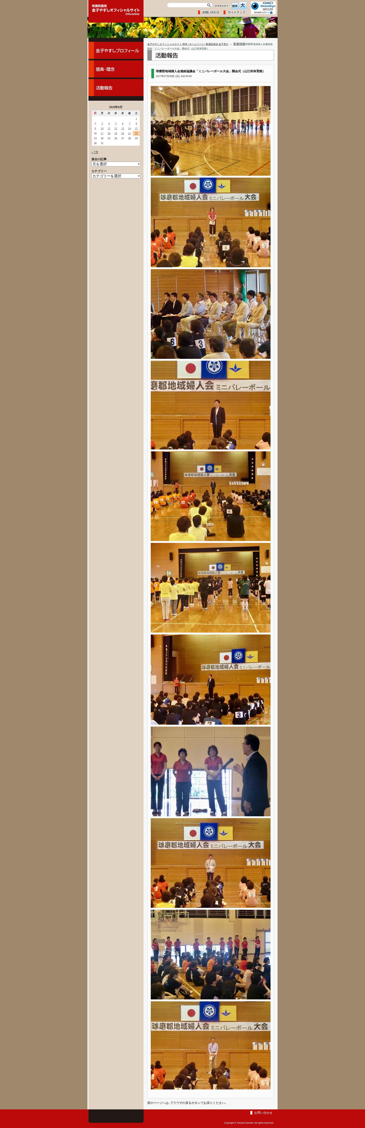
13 (122, 128)
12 (115, 128)
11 (109, 128)
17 (102, 133)
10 (102, 128)
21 (129, 133)
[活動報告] (116, 87)
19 (115, 133)
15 (136, 128)
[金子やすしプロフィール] (116, 50)
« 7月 (94, 152)
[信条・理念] (116, 69)
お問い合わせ (263, 1112)
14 (129, 128)
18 (109, 133)
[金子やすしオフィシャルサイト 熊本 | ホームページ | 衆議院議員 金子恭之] (116, 8)
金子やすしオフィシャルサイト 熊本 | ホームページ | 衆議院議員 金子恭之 (188, 44)
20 (122, 133)
